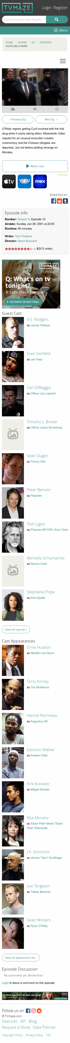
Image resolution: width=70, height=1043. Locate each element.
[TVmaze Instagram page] (33, 1011)
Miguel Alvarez (40, 789)
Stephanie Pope (41, 592)
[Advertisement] (31, 284)
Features (9, 1022)
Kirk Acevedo (38, 783)
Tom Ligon (36, 524)
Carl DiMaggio (39, 387)
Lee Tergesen (38, 886)
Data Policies (44, 1028)
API (23, 1022)
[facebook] (53, 202)
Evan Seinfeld (38, 353)
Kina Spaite (38, 597)
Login (47, 7)
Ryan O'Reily (39, 926)
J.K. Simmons (38, 852)
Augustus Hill (39, 721)
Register (60, 7)
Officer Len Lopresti (43, 393)
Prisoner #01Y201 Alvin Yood (49, 529)
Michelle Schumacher (46, 558)
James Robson (40, 325)
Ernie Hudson (39, 647)
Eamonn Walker (41, 749)
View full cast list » (16, 629)
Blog (33, 1022)
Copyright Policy (12, 1035)
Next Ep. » (51, 119)
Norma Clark (39, 563)
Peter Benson (39, 489)
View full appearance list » (21, 957)
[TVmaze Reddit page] (39, 1011)
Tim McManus (40, 687)
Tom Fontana (23, 236)
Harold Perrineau (42, 715)
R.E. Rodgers (38, 319)
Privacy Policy (34, 1035)
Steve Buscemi (27, 241)
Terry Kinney (38, 681)
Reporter (36, 495)
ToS (48, 1035)
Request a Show (16, 1028)
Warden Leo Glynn (42, 653)
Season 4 (24, 219)
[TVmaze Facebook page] (28, 1011)
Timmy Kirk (38, 461)
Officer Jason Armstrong (46, 427)
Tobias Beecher (41, 892)
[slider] (20, 248)
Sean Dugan (37, 455)
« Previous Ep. (18, 119)
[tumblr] (65, 202)
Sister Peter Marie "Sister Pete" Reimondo (45, 825)
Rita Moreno (38, 818)
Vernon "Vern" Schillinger (46, 857)
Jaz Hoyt (36, 359)
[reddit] (59, 202)
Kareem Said (39, 755)
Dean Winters (39, 920)
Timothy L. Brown (42, 422)
